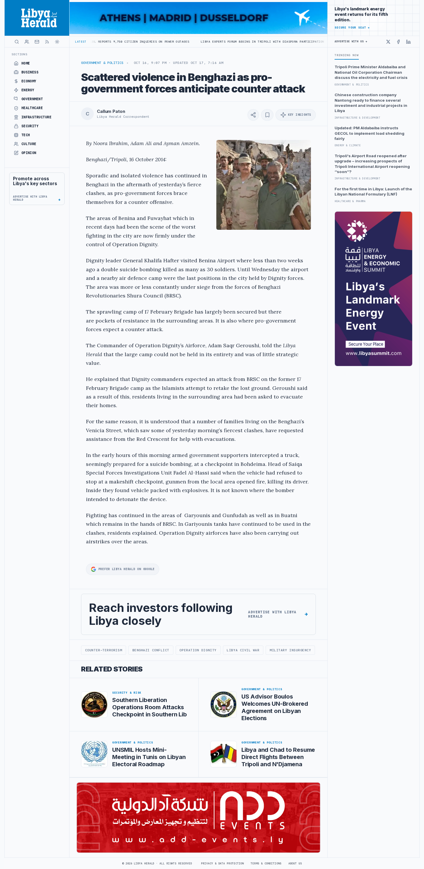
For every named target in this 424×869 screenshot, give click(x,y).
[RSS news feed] (47, 42)
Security (30, 126)
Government (32, 99)
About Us (295, 863)
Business (30, 72)
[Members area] (27, 42)
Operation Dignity (197, 650)
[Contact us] (37, 42)
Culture (28, 144)
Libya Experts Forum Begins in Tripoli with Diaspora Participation (223, 41)
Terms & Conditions (266, 863)
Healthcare (32, 108)
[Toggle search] (17, 42)
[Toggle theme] (57, 42)
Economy (28, 81)
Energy (27, 90)
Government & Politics (102, 63)
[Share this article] (253, 115)
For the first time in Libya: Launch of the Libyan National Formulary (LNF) (373, 191)
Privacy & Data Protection (222, 863)
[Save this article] (267, 115)
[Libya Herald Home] (37, 18)
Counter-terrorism (103, 650)
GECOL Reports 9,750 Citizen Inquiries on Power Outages (98, 41)
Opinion (28, 153)
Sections (19, 54)
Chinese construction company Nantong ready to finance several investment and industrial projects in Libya (371, 102)
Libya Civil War (243, 650)
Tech (25, 135)
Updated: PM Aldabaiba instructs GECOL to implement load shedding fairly (369, 133)
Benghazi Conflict (150, 650)
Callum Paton (111, 111)
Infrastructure (36, 117)
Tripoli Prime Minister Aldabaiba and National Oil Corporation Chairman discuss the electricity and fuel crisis (371, 72)
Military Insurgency (290, 650)
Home (25, 63)
